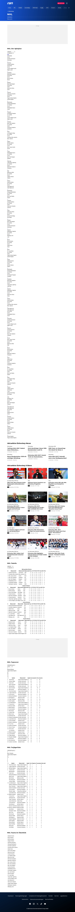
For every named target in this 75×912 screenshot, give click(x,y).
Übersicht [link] (9, 19)
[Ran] (10, 3)
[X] (37, 904)
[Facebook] (30, 904)
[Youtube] (45, 904)
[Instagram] (34, 904)
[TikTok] (41, 904)
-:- (7, 61)
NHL (8, 54)
